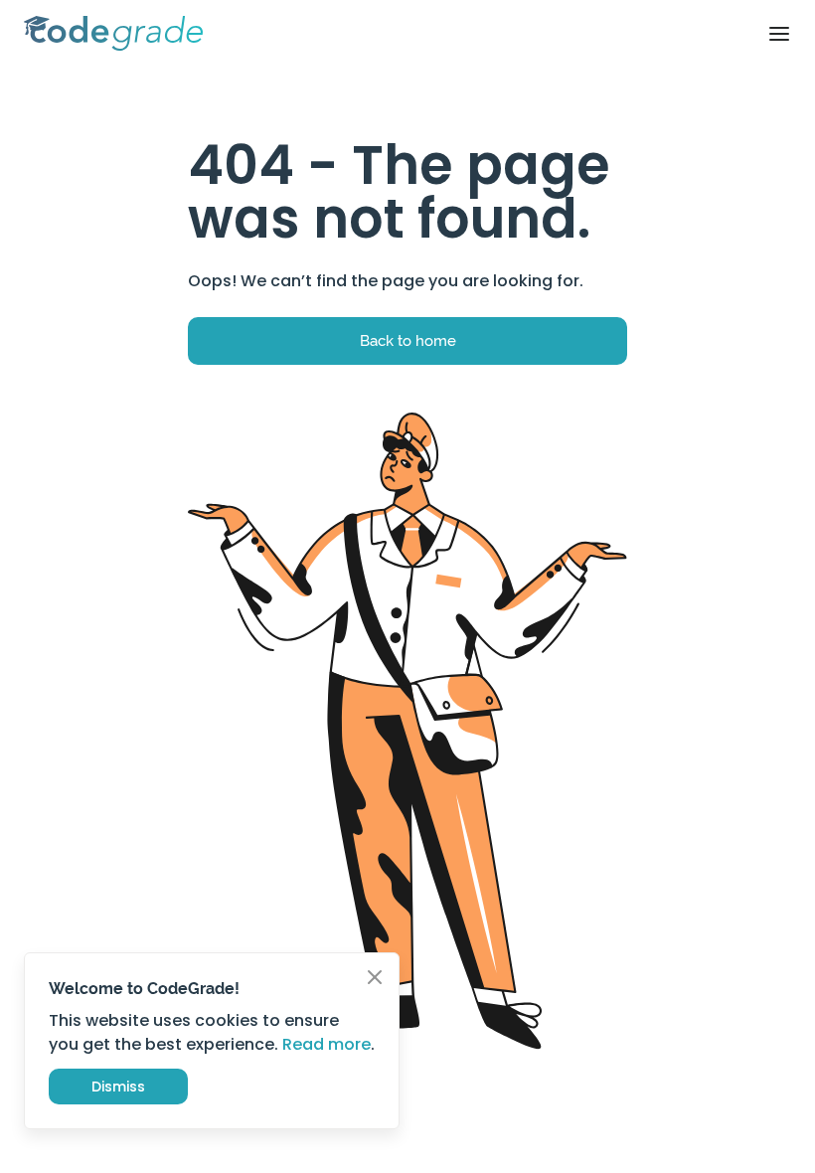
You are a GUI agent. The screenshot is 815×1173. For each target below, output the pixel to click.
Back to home (408, 340)
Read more (326, 1044)
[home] (113, 33)
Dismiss (118, 1086)
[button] (779, 33)
